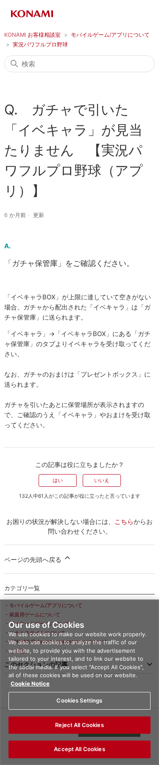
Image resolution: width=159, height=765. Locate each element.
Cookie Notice (30, 683)
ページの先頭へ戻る (33, 560)
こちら (124, 522)
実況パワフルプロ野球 (40, 44)
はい (58, 480)
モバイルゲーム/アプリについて (110, 34)
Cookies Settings (79, 700)
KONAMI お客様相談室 (32, 34)
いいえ (101, 480)
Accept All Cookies (79, 749)
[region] (79, 682)
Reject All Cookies (79, 725)
